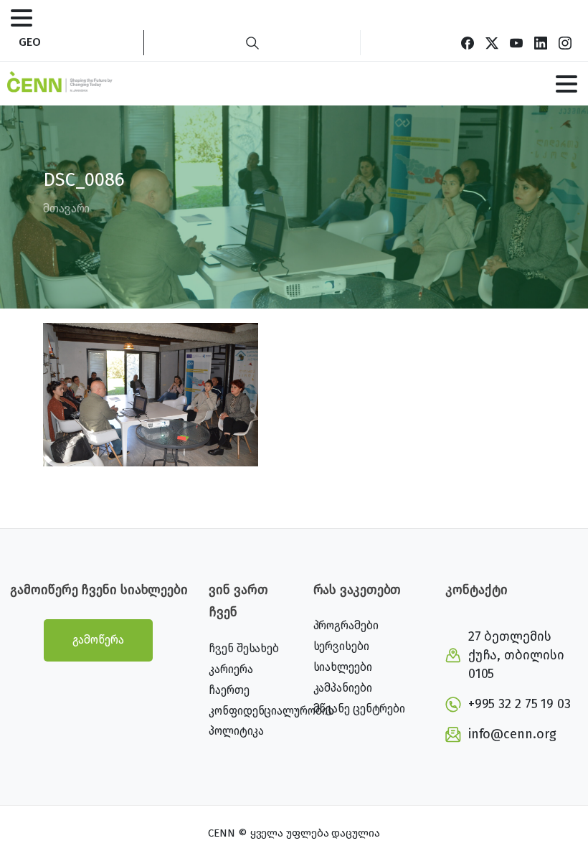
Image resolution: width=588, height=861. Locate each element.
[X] (491, 42)
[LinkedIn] (540, 42)
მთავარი (66, 208)
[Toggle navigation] (21, 18)
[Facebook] (467, 42)
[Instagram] (565, 42)
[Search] (252, 42)
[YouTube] (516, 42)
